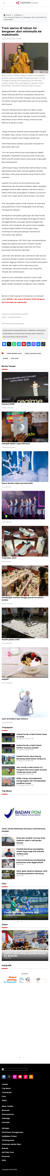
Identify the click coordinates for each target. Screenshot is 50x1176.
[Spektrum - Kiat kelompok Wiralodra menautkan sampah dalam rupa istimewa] (25, 427)
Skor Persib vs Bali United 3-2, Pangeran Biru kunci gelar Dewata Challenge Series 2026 (32, 769)
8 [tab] (34, 962)
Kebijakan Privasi (9, 1136)
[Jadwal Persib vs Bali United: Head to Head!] (8, 738)
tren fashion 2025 (33, 353)
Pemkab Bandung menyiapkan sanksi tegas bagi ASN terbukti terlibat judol (30, 851)
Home (8, 15)
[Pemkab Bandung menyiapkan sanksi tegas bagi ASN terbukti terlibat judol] (8, 852)
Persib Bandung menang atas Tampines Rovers (21, 913)
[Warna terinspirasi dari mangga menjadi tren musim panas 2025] (25, 623)
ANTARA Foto (8, 1152)
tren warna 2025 (14, 353)
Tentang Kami (8, 1140)
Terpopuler (7, 727)
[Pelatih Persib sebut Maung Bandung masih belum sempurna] (8, 760)
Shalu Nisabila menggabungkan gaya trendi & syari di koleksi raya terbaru (23, 717)
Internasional (7, 1114)
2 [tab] (21, 922)
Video (5, 924)
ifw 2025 (14, 358)
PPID (4, 1160)
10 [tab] (41, 962)
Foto (4, 884)
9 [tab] (37, 962)
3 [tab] (25, 922)
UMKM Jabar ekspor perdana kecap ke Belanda (25, 954)
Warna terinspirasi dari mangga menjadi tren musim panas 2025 (23, 638)
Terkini (5, 1084)
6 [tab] (27, 962)
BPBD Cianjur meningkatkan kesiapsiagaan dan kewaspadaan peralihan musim (31, 780)
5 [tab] (32, 922)
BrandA (5, 1148)
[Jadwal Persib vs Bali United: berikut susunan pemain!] (8, 749)
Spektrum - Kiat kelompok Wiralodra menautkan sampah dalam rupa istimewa (25, 442)
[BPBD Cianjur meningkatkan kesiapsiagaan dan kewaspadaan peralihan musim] (8, 782)
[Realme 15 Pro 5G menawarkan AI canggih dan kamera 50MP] (25, 387)
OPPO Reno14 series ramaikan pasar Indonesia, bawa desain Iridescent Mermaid (24, 482)
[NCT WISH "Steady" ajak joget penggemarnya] (23, 505)
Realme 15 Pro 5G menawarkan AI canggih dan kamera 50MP (23, 402)
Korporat (6, 1156)
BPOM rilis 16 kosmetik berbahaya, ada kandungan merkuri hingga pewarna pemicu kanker (23, 597)
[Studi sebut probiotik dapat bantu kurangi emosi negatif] (25, 662)
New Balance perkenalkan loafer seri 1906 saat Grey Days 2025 (24, 556)
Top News (7, 791)
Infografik (6, 965)
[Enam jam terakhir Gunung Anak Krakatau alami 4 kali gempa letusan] (8, 841)
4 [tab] (28, 922)
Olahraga (6, 1118)
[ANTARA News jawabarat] (27, 3)
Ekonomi (5, 1110)
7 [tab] (30, 962)
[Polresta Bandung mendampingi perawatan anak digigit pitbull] (8, 863)
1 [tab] (18, 922)
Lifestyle (17, 15)
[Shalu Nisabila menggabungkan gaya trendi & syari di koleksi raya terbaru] (25, 702)
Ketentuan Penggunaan (12, 1132)
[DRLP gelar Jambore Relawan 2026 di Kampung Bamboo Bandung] (8, 874)
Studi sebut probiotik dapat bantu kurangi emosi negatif (25, 678)
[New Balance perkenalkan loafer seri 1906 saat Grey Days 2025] (25, 541)
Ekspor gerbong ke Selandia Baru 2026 (23, 1049)
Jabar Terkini (7, 1106)
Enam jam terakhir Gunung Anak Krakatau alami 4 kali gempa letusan (31, 840)
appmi (5, 358)
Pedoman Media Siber (11, 1144)
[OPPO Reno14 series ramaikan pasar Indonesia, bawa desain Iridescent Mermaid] (25, 466)
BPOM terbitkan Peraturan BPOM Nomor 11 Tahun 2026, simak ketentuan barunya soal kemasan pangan (25, 828)
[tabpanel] (25, 904)
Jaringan (5, 1128)
